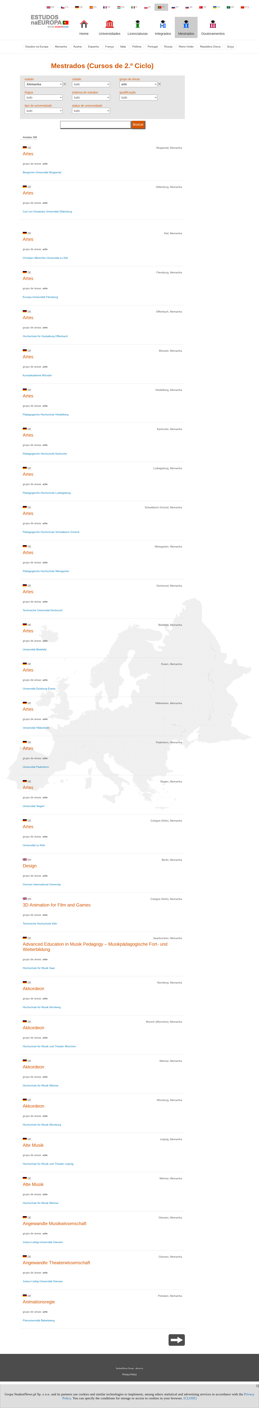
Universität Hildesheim (36, 727)
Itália (123, 46)
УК (218, 7)
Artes (28, 153)
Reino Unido (186, 46)
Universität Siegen (34, 806)
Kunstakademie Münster (37, 375)
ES (95, 7)
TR (204, 7)
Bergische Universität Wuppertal (42, 172)
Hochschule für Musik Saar (39, 968)
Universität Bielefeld (34, 649)
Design (30, 865)
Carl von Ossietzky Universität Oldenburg (47, 211)
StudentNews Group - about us (129, 1368)
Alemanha (61, 46)
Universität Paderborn (36, 766)
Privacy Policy (129, 1374)
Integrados (163, 34)
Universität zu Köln (34, 845)
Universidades (109, 34)
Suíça (230, 46)
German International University (42, 884)
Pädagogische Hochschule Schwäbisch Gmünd (51, 531)
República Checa (210, 46)
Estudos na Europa (36, 46)
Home (84, 34)
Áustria (77, 46)
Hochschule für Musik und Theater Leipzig (48, 1163)
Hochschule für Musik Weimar (41, 1085)
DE (81, 7)
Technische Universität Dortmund (42, 610)
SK (190, 7)
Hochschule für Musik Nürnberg (42, 1007)
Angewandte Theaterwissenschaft (56, 1262)
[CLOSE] (190, 1398)
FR (108, 7)
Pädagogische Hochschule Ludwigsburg (47, 492)
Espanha (93, 46)
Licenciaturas (138, 34)
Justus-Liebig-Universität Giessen (43, 1242)
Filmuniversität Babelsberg (39, 1320)
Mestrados (186, 34)
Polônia (136, 46)
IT (136, 7)
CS (66, 7)
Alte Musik (33, 1145)
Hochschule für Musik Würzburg (42, 1124)
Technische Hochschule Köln (40, 923)
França (109, 46)
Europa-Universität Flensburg (40, 297)
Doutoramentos (213, 34)
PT (163, 7)
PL (149, 7)
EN (52, 7)
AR (232, 7)
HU (123, 7)
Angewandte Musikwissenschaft (54, 1223)
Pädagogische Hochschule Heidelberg (45, 414)
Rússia (168, 46)
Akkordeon (33, 988)
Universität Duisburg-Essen (39, 688)
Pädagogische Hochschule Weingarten (46, 571)
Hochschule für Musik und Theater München (49, 1046)
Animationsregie (39, 1301)
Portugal (153, 46)
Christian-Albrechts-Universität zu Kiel (45, 257)
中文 (247, 7)
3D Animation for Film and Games (57, 904)
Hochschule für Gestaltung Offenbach (45, 336)
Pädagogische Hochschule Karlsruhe (45, 453)
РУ (177, 7)
